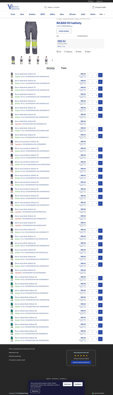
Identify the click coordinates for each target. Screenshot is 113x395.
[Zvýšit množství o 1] (96, 75)
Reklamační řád (13, 352)
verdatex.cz (63, 378)
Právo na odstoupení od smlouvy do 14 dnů (22, 349)
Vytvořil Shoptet (99, 393)
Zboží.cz (48, 378)
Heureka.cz (55, 378)
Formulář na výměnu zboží (17, 360)
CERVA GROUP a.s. (67, 26)
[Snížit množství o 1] (88, 75)
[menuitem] (12, 14)
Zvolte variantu (64, 31)
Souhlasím (78, 384)
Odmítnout (67, 384)
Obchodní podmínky (15, 356)
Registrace (99, 1)
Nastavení (35, 391)
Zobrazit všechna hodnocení (81, 362)
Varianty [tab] (51, 68)
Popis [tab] (64, 68)
